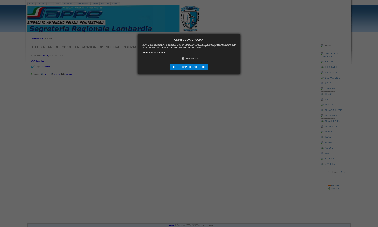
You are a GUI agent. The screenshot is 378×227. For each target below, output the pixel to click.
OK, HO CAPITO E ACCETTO (189, 67)
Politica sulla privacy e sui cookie (153, 52)
